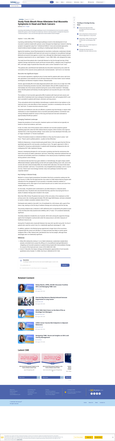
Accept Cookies (98, 437)
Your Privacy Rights (50, 394)
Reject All (89, 437)
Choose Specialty (14, 5)
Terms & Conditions (50, 391)
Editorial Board (13, 391)
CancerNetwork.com (15, 394)
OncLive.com (31, 391)
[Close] (112, 437)
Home (85, 402)
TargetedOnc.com (32, 393)
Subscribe (64, 265)
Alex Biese (39, 289)
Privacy (47, 389)
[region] (57, 437)
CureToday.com (31, 389)
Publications (76, 2)
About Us (12, 389)
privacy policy (44, 268)
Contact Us (12, 393)
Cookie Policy (19, 439)
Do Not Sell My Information (52, 393)
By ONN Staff (40, 301)
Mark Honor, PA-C (41, 314)
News (57, 2)
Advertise (30, 394)
